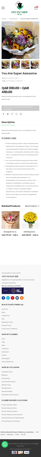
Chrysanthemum (8, 362)
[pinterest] (22, 298)
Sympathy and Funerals (10, 395)
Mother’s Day (6, 385)
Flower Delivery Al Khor (10, 411)
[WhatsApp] (16, 114)
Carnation (5, 349)
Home (4, 19)
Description (8, 122)
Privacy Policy (6, 325)
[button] (5, 444)
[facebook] (3, 298)
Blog (3, 312)
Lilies (3, 345)
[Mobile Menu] (3, 7)
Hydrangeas (10, 81)
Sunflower (5, 352)
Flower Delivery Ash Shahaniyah (13, 418)
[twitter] (8, 298)
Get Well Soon (7, 388)
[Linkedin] (21, 114)
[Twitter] (8, 114)
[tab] (10, 122)
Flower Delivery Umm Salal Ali (12, 415)
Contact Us (5, 316)
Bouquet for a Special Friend (16, 232)
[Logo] (19, 8)
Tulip (3, 342)
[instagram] (12, 298)
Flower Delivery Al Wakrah (11, 421)
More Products (31, 206)
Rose (3, 339)
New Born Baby (7, 391)
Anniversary (13, 19)
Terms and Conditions (9, 329)
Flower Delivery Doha (9, 408)
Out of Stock (9, 24)
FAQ (3, 319)
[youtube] (17, 298)
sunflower (19, 81)
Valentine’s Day (7, 372)
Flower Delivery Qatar (9, 405)
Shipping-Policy (7, 322)
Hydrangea (6, 358)
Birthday (4, 375)
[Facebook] (3, 114)
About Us (5, 309)
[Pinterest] (12, 114)
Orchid (4, 355)
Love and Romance (8, 382)
